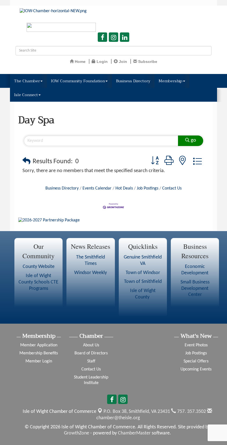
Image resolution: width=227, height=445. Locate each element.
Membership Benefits (38, 353)
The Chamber (27, 81)
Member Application (38, 345)
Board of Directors (91, 353)
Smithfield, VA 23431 (137, 411)
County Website (39, 266)
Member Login (38, 361)
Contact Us (172, 188)
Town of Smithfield (143, 281)
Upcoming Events (195, 369)
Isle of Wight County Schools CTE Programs (38, 282)
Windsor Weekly (90, 272)
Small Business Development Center (195, 288)
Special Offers (196, 361)
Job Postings (147, 188)
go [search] (193, 140)
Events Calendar (97, 188)
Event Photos (196, 345)
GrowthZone (76, 433)
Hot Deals (124, 188)
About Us (91, 345)
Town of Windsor (143, 272)
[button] (26, 162)
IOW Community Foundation (78, 81)
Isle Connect (26, 94)
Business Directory (133, 81)
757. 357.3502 (191, 411)
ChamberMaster (134, 433)
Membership (170, 81)
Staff (91, 361)
